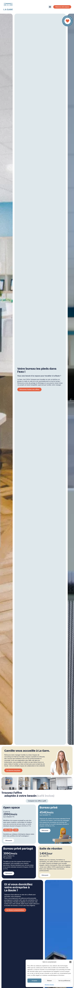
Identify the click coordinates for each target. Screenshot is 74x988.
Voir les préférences (64, 981)
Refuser (49, 981)
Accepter (34, 981)
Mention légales (49, 985)
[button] (70, 962)
